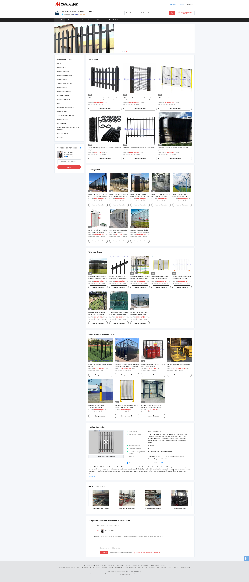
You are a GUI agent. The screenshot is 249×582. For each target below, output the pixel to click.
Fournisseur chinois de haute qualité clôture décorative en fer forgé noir (97, 279)
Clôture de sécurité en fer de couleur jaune (170, 98)
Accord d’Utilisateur (109, 565)
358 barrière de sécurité (64, 83)
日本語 (92, 567)
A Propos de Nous (86, 20)
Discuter (69, 157)
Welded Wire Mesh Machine (100, 508)
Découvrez (100, 20)
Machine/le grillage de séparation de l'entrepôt (68, 128)
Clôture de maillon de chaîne (65, 75)
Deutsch (111, 567)
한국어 (139, 567)
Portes (59, 63)
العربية (145, 567)
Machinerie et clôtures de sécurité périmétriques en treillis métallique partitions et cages (151, 407)
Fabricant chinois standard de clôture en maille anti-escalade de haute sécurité (139, 232)
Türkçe (169, 567)
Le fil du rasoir (61, 123)
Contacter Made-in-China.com (140, 565)
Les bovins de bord (63, 95)
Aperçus (163, 565)
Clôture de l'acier (62, 87)
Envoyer (104, 553)
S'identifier (173, 4)
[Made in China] (66, 4)
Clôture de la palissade (64, 91)
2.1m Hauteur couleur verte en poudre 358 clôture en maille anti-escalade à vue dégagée (118, 314)
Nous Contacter (114, 20)
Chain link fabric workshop (127, 508)
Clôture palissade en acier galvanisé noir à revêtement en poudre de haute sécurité (139, 196)
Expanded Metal (62, 111)
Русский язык (132, 567)
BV (162, 463)
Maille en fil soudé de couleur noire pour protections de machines (160, 279)
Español (104, 567)
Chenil (59, 103)
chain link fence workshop (153, 508)
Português (118, 567)
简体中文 (79, 567)
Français (98, 567)
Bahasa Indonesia (185, 567)
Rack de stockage (62, 133)
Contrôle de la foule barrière (65, 107)
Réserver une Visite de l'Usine (106, 456)
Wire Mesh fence (62, 79)
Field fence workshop (179, 508)
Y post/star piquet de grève (65, 115)
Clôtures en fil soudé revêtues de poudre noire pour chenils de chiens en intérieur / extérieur (127, 366)
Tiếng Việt (176, 567)
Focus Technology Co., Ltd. (124, 571)
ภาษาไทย (163, 567)
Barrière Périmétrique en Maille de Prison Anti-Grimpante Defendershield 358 (97, 232)
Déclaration (99, 565)
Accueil (59, 20)
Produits (72, 20)
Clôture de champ (62, 119)
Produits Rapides (154, 565)
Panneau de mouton (63, 99)
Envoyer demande (105, 108)
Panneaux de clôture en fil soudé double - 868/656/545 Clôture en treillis (118, 279)
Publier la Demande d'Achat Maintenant (147, 553)
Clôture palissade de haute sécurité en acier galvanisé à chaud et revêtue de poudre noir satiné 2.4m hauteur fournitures (104, 100)
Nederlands (152, 567)
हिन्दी (158, 567)
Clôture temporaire (63, 71)
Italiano (125, 567)
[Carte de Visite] (80, 148)
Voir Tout (91, 476)
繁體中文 (86, 567)
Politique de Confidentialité (123, 565)
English (73, 567)
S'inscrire (181, 4)
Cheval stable (61, 67)
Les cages (60, 137)
